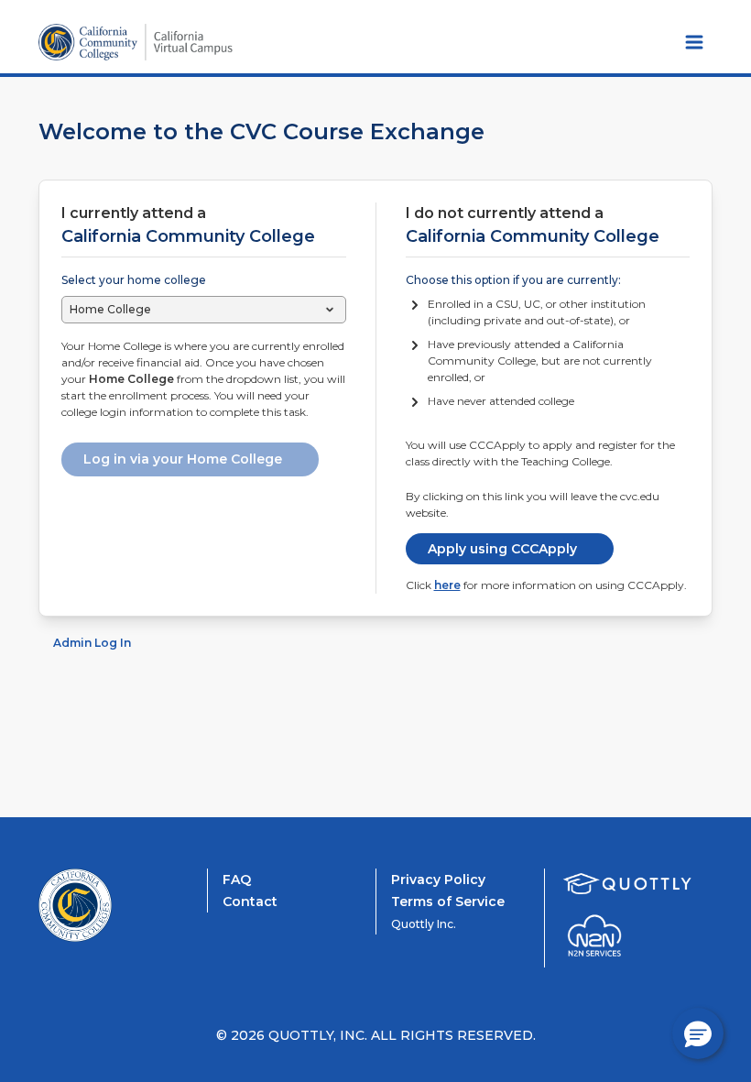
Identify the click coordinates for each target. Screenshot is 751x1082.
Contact (250, 901)
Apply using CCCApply (502, 549)
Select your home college (133, 280)
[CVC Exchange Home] (111, 905)
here (447, 585)
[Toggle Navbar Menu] (694, 42)
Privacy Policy (438, 879)
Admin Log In (92, 643)
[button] (698, 1033)
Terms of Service (448, 901)
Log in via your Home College (182, 459)
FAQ (237, 879)
